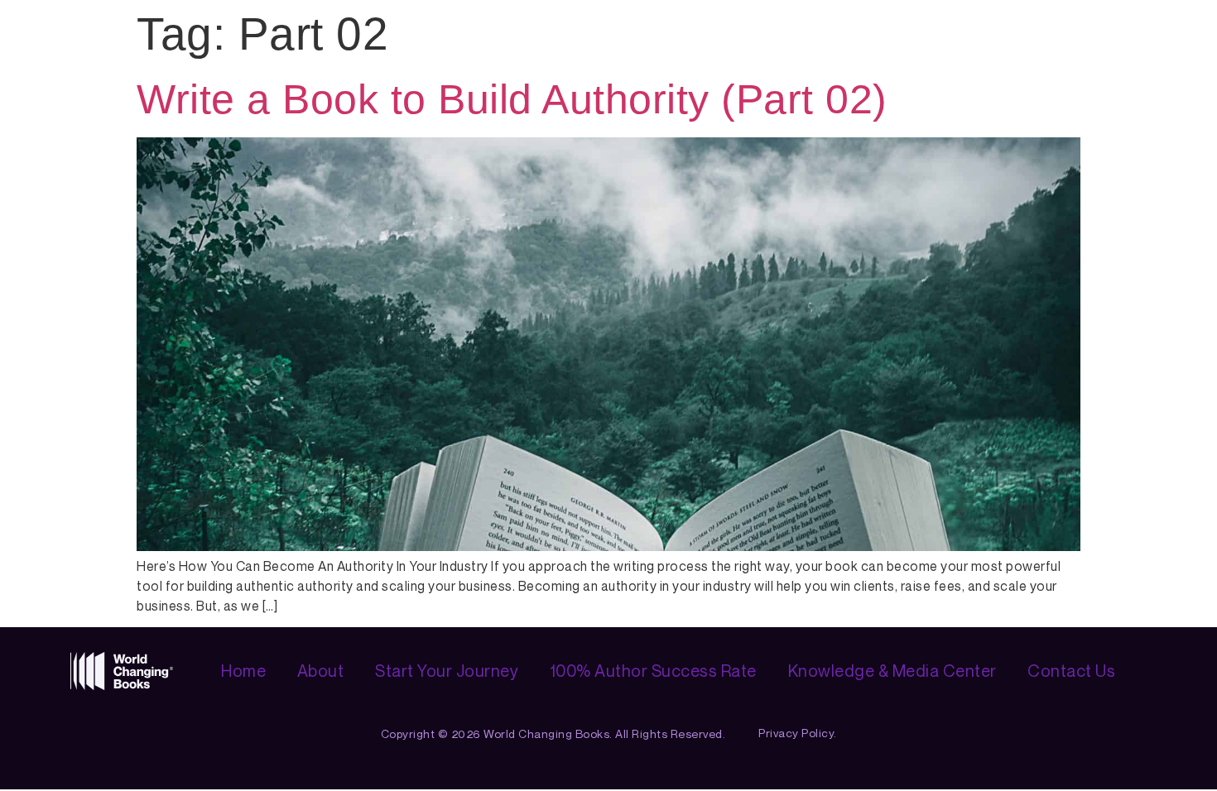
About (320, 670)
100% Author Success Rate (653, 670)
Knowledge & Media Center (892, 670)
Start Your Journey (446, 670)
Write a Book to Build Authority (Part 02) (512, 99)
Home (243, 670)
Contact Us (1071, 670)
